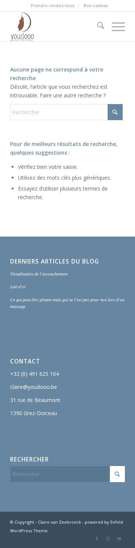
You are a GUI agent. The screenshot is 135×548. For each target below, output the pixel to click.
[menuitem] (53, 5)
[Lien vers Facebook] (96, 538)
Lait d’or (18, 286)
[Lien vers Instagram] (108, 538)
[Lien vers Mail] (119, 538)
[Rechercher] (97, 27)
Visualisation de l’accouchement (39, 274)
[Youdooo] (56, 27)
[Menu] (114, 27)
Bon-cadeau (96, 5)
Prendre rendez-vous (53, 5)
